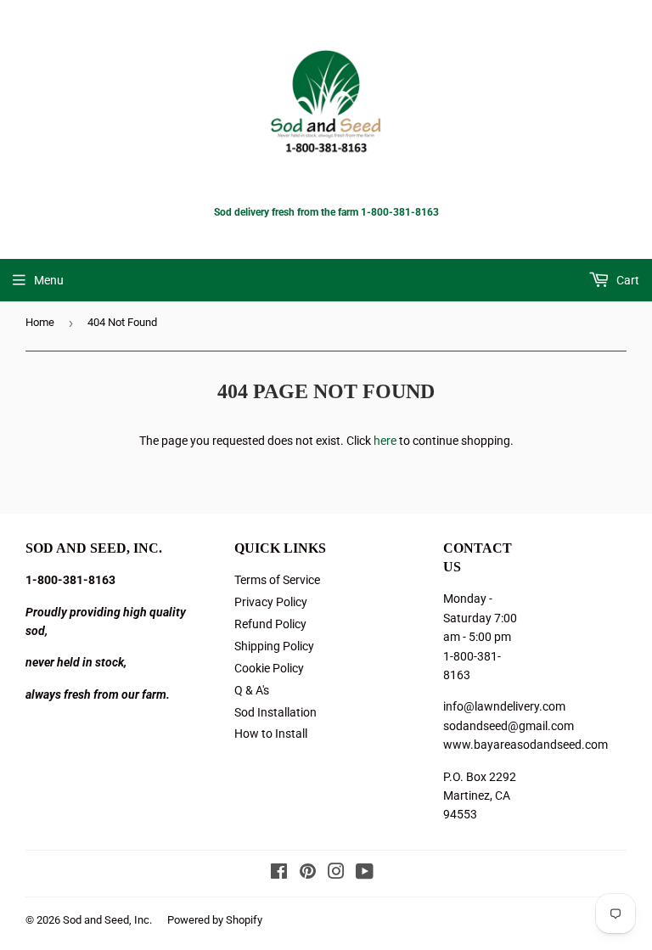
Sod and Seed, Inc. (107, 919)
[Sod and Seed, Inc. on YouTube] (365, 873)
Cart (626, 280)
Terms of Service (277, 580)
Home (39, 322)
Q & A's (251, 690)
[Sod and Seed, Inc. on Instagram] (336, 873)
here (385, 440)
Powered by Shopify (214, 919)
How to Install (270, 733)
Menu (49, 280)
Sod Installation (275, 712)
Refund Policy (270, 624)
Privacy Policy (270, 602)
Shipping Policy (274, 646)
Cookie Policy (269, 668)
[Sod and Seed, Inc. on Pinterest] (308, 873)
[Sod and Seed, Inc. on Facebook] (279, 873)
